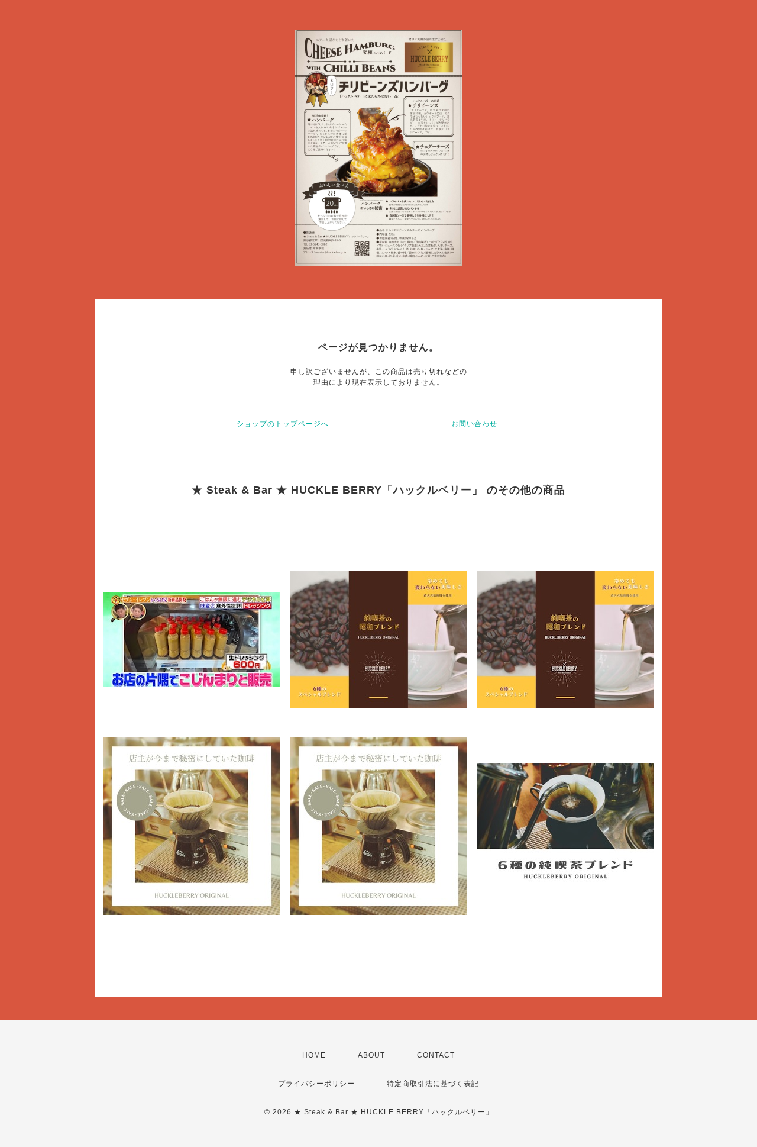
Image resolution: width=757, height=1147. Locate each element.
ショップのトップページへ (283, 424)
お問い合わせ (474, 424)
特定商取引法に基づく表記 (433, 1084)
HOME (314, 1055)
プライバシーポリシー (316, 1084)
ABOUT (371, 1055)
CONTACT (436, 1055)
